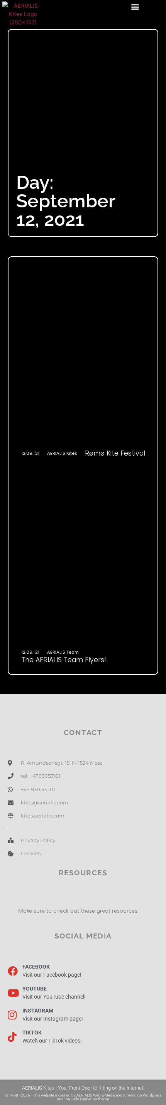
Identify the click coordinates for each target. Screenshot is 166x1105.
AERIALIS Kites (62, 453)
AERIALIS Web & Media (95, 1095)
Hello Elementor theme (90, 1099)
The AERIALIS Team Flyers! (63, 659)
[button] (135, 6)
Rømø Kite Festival (115, 453)
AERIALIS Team (63, 652)
